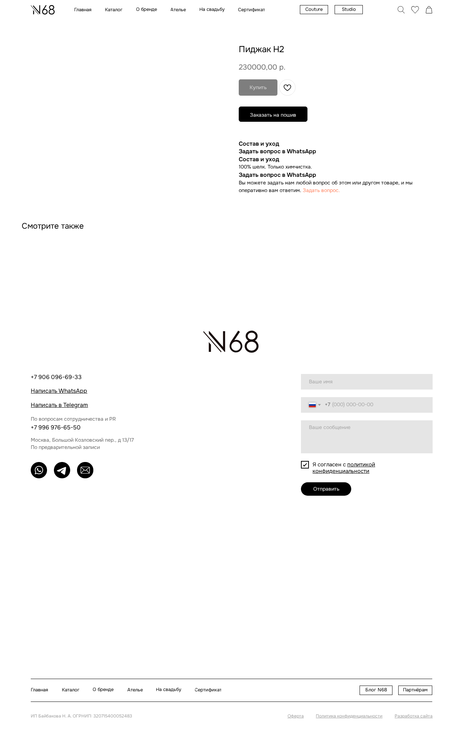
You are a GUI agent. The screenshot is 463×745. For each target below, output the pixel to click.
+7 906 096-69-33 (56, 377)
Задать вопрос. (321, 190)
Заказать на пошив (273, 115)
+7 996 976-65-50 (56, 427)
